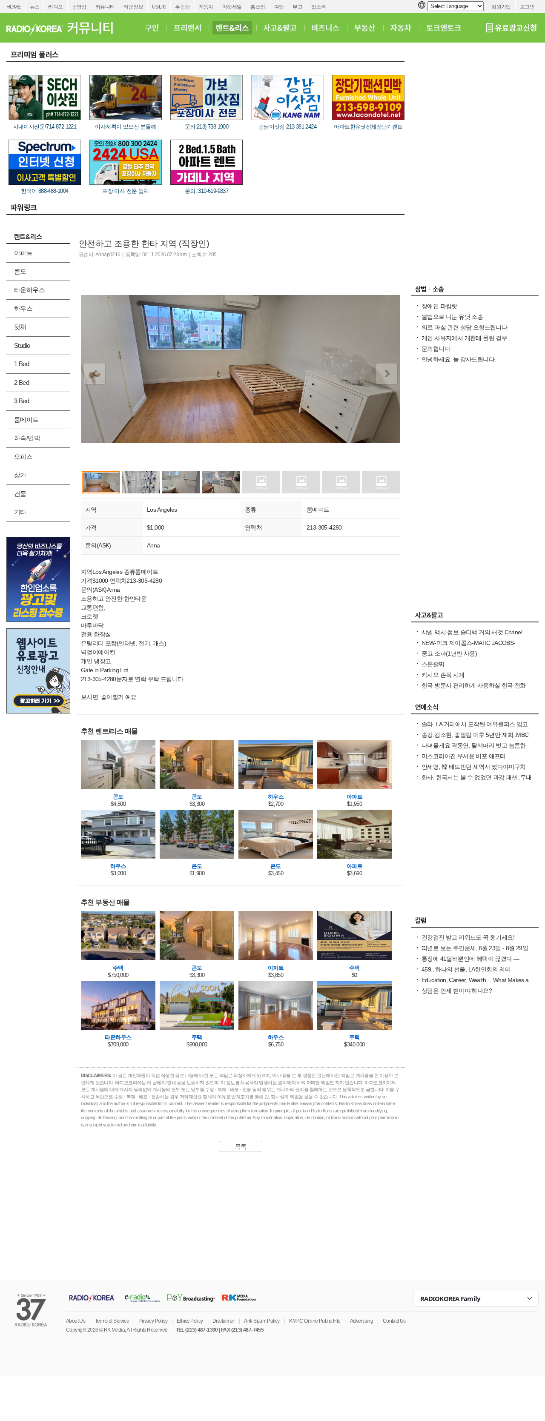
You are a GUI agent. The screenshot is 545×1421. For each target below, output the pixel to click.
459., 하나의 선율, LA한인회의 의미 (466, 969)
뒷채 (20, 326)
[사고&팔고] (280, 28)
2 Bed (21, 382)
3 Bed (21, 400)
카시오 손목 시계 (443, 674)
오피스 (23, 456)
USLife (159, 7)
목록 (241, 1146)
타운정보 (133, 7)
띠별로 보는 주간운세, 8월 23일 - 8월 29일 (475, 948)
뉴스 (35, 7)
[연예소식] (474, 709)
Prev (94, 373)
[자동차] (400, 28)
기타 (20, 512)
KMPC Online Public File (314, 1321)
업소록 (318, 7)
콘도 (20, 271)
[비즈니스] (325, 28)
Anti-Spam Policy (261, 1321)
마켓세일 (232, 7)
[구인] (151, 28)
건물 (20, 493)
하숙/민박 (27, 437)
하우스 (23, 308)
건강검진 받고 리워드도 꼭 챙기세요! (468, 937)
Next (387, 373)
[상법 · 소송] (474, 291)
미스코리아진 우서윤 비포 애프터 (464, 756)
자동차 (206, 7)
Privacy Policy (152, 1321)
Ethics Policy (190, 1321)
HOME (13, 7)
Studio (22, 345)
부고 (297, 7)
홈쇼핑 (257, 7)
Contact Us (394, 1321)
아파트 (23, 252)
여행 (279, 7)
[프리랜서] (187, 28)
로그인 (527, 7)
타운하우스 (29, 289)
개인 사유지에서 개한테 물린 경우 (464, 338)
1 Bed (21, 363)
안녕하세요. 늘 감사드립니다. (459, 359)
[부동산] (365, 28)
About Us (75, 1321)
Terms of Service (112, 1321)
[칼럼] (474, 922)
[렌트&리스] (232, 28)
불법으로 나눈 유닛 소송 (452, 316)
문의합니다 (436, 348)
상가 (20, 474)
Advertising (361, 1321)
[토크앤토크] (443, 28)
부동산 (182, 7)
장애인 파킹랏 (439, 306)
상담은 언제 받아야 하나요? (457, 990)
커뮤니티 (105, 7)
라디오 (55, 7)
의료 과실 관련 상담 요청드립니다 (464, 327)
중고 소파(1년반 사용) (449, 653)
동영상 (79, 7)
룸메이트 (26, 419)
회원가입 (501, 7)
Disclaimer (223, 1321)
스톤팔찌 (433, 664)
